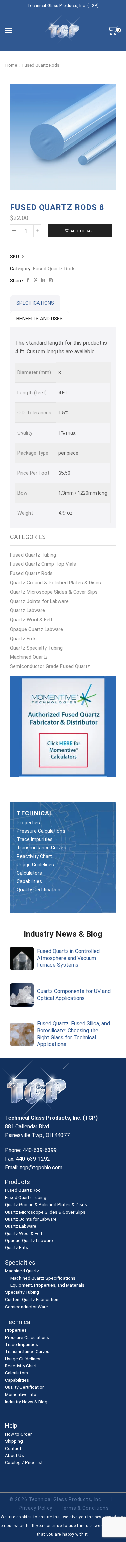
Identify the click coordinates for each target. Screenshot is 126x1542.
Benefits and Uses (39, 319)
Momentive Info (20, 1394)
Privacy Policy (35, 1508)
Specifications (35, 303)
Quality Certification (38, 889)
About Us (14, 1455)
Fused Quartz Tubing (33, 555)
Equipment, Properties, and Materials (47, 1285)
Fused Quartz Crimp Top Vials (43, 564)
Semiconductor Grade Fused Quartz (50, 666)
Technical (18, 1321)
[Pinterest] (35, 280)
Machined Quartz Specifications (42, 1278)
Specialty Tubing (22, 1292)
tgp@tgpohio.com (41, 1167)
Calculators (29, 873)
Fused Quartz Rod (23, 1190)
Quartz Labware (27, 610)
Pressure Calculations (41, 831)
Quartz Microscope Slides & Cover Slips (54, 592)
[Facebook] (28, 280)
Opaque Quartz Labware (36, 629)
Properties (28, 822)
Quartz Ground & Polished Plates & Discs (55, 583)
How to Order (18, 1434)
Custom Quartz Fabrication (31, 1299)
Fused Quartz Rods (40, 65)
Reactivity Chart (34, 856)
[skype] (50, 280)
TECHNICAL (35, 813)
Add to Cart (83, 231)
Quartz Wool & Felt (31, 620)
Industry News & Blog (26, 1402)
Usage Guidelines (35, 864)
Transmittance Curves (41, 847)
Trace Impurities (35, 839)
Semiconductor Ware (26, 1307)
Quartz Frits (23, 639)
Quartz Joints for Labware (39, 601)
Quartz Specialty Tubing (36, 648)
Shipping (14, 1441)
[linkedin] (43, 280)
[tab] (35, 303)
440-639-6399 (40, 1150)
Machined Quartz (29, 657)
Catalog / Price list (24, 1463)
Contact (13, 1448)
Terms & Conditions (84, 1508)
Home (11, 65)
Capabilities (29, 881)
